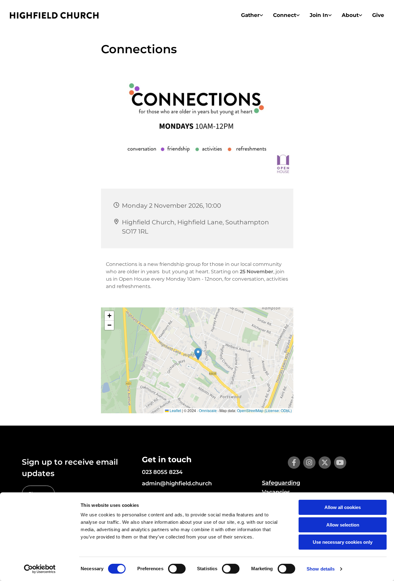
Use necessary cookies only (342, 542)
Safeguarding (281, 482)
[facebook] (294, 462)
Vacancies (276, 492)
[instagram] (309, 462)
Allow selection (342, 524)
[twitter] (325, 462)
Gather (250, 15)
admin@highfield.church (177, 483)
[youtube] (340, 462)
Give (378, 15)
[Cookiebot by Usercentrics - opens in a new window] (40, 569)
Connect (284, 15)
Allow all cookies (342, 507)
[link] (252, 15)
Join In (319, 15)
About (350, 15)
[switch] (177, 569)
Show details (321, 568)
